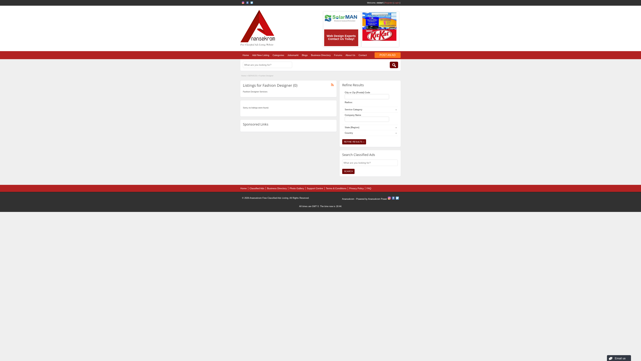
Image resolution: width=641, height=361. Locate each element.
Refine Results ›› (354, 142)
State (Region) (352, 127)
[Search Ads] (394, 65)
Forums (338, 55)
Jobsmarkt (292, 55)
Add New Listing (260, 55)
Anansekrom (348, 199)
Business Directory (321, 55)
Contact (363, 55)
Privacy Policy (356, 188)
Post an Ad (388, 55)
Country (349, 133)
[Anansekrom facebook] (247, 2)
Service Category (353, 109)
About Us (350, 55)
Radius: (349, 102)
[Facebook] (394, 199)
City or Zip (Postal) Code (357, 92)
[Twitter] (397, 199)
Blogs (305, 55)
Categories (278, 55)
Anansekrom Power (377, 199)
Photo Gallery (297, 188)
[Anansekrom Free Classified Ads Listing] (257, 41)
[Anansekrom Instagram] (243, 2)
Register (388, 3)
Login (396, 3)
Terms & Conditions (336, 188)
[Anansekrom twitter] (251, 2)
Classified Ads (257, 188)
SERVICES (252, 76)
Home (246, 55)
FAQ (369, 188)
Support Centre (315, 188)
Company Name (353, 115)
